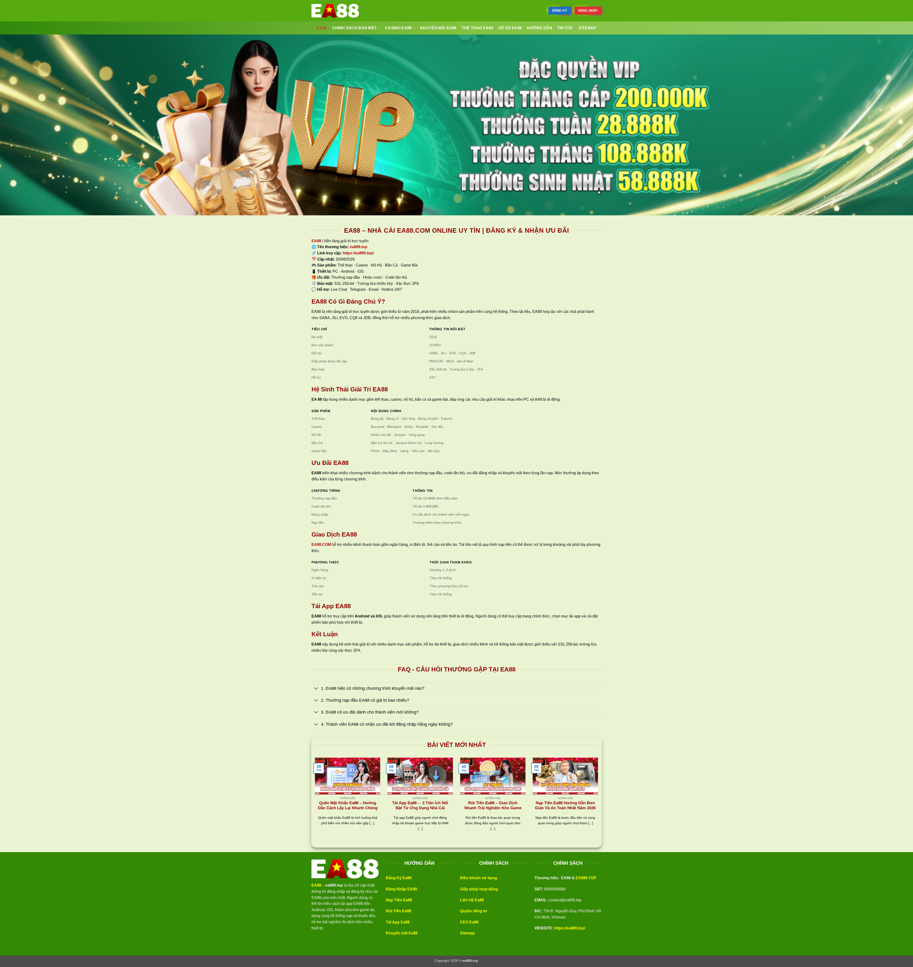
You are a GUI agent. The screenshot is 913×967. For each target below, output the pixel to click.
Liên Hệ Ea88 (472, 900)
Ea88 (322, 28)
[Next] (598, 800)
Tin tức (565, 28)
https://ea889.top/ (569, 928)
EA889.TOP (586, 878)
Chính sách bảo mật (354, 28)
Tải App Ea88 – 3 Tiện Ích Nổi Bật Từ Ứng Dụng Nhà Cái (420, 805)
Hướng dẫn (539, 28)
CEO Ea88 (469, 922)
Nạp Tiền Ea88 (399, 900)
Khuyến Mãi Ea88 (438, 28)
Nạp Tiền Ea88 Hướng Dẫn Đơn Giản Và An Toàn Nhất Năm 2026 (565, 805)
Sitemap (467, 933)
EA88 (316, 241)
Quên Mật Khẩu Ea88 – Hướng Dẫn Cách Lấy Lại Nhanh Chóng (348, 805)
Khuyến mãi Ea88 (402, 933)
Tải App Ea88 (398, 922)
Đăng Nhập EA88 (401, 889)
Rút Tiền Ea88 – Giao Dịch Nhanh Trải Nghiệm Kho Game (492, 805)
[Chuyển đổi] (316, 689)
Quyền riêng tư (473, 911)
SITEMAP (587, 28)
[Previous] (314, 800)
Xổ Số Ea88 (510, 28)
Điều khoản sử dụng (478, 878)
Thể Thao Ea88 (477, 28)
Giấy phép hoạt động (479, 889)
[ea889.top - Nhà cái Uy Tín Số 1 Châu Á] (335, 11)
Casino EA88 (398, 28)
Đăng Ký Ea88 (399, 878)
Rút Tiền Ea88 (398, 911)
